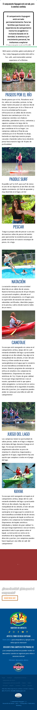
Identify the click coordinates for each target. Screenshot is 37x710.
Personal (5, 685)
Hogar (3, 677)
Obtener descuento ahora (18, 660)
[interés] (27, 632)
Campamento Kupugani (17, 701)
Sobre (29, 683)
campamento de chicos (9, 680)
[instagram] (14, 632)
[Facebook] (18, 632)
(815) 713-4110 (6, 691)
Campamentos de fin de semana (11, 683)
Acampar (9, 677)
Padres (24, 683)
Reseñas (30, 685)
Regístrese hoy (10, 598)
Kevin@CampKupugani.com (18, 691)
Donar (24, 685)
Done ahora (7, 640)
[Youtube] (23, 632)
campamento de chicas (20, 677)
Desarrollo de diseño (8, 703)
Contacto (18, 685)
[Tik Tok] (9, 632)
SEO (17, 703)
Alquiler (11, 685)
